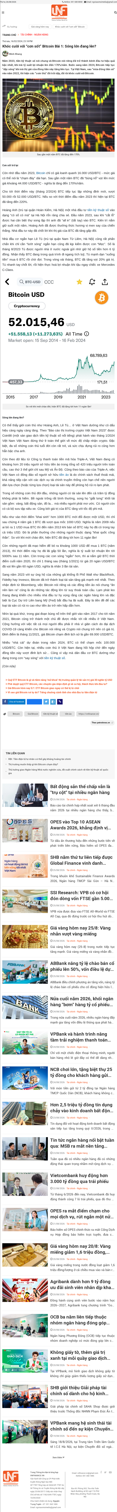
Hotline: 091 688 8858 (73, 2)
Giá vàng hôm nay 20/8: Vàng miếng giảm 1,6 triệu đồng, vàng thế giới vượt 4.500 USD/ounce (80, 1249)
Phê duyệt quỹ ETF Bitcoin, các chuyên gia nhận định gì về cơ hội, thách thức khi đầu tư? (57, 684)
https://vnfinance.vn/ (89, 714)
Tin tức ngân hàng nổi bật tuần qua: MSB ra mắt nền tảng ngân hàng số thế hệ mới (82, 1143)
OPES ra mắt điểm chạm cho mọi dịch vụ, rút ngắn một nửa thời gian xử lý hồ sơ (81, 1214)
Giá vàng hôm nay (40, 26)
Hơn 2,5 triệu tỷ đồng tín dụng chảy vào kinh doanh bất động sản (81, 1108)
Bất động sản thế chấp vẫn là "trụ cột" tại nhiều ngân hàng (80, 789)
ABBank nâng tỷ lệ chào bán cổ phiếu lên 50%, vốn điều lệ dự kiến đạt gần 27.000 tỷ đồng (82, 966)
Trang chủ (9, 35)
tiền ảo (64, 474)
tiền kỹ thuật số (98, 210)
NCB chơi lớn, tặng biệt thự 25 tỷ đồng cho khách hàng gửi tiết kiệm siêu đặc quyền (81, 1072)
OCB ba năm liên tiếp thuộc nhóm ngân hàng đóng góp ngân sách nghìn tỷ (78, 1320)
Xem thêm (58, 1457)
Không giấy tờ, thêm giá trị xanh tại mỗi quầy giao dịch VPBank (78, 1355)
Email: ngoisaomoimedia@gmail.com (101, 2)
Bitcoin (40, 173)
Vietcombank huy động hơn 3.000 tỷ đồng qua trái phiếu (79, 1178)
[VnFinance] (59, 13)
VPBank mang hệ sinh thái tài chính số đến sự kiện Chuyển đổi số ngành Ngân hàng (81, 1426)
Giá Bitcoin (33, 714)
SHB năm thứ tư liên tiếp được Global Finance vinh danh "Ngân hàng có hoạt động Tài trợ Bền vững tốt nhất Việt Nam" (81, 860)
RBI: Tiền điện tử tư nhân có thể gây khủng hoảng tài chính (39, 759)
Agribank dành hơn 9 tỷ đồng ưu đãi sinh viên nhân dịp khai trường (81, 1284)
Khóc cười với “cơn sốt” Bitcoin (70, 26)
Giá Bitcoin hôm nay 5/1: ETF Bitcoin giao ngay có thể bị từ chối (43, 688)
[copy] (60, 701)
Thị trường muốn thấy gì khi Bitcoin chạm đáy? (33, 764)
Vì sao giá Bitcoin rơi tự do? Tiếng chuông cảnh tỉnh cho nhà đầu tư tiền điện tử (52, 692)
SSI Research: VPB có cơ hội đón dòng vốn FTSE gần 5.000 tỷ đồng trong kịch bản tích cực (81, 895)
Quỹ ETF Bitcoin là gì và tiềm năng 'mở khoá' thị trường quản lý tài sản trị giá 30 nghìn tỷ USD (59, 680)
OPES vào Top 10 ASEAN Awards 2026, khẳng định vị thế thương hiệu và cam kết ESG (79, 825)
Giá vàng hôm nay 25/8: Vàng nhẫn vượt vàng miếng (80, 931)
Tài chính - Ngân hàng (34, 34)
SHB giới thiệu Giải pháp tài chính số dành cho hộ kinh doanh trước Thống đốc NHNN (81, 1391)
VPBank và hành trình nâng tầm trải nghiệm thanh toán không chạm (79, 1037)
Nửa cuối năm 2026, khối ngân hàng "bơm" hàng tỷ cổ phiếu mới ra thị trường (81, 1002)
